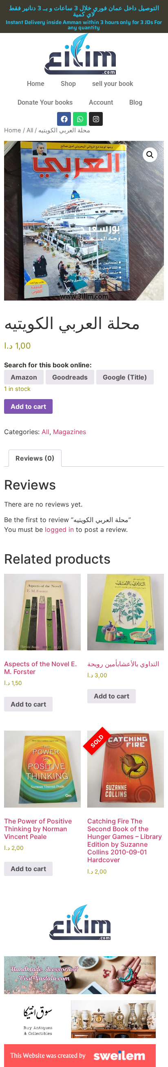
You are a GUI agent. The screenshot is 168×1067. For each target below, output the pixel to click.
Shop (68, 84)
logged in (59, 529)
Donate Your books (45, 102)
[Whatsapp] (80, 119)
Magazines (69, 432)
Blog (135, 102)
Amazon (24, 377)
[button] (150, 154)
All (30, 130)
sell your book (112, 84)
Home (35, 84)
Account (101, 102)
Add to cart (28, 406)
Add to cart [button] (28, 704)
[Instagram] (96, 119)
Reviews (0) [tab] (35, 458)
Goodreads (70, 377)
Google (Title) (125, 377)
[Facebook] (64, 119)
